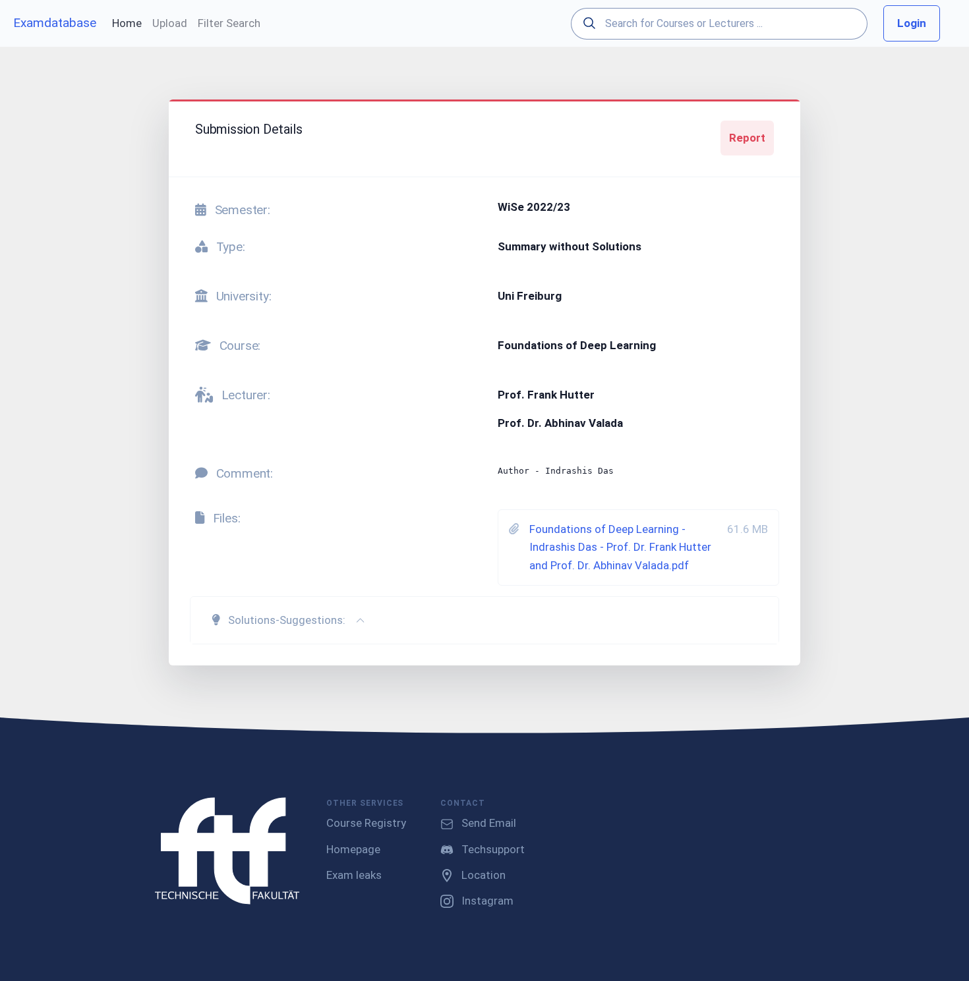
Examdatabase (54, 22)
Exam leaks (354, 875)
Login (911, 23)
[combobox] (719, 24)
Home (127, 23)
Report (747, 137)
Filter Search (229, 23)
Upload (169, 23)
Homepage (353, 849)
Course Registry (366, 822)
